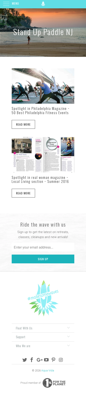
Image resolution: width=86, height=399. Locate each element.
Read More (23, 124)
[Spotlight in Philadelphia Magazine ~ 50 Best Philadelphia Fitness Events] (43, 86)
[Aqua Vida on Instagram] (61, 360)
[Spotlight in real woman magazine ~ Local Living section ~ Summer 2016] (43, 154)
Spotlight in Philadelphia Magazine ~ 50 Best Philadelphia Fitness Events (41, 110)
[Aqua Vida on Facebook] (32, 360)
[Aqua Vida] (43, 4)
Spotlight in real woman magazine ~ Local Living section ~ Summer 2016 (40, 179)
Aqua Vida (47, 370)
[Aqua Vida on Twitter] (25, 360)
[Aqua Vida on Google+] (39, 360)
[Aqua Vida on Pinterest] (54, 360)
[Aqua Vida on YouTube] (46, 360)
